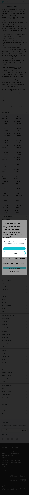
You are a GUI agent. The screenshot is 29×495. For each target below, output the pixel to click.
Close (25, 239)
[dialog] (14, 247)
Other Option (14, 253)
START (14, 249)
